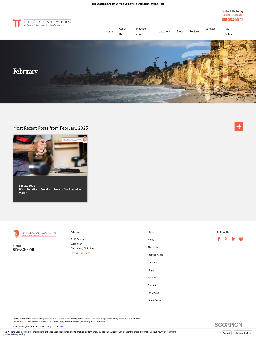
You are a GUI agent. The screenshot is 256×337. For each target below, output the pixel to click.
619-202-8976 (232, 20)
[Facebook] (219, 239)
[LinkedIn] (233, 239)
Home (151, 239)
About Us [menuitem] (122, 31)
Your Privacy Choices (49, 326)
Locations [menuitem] (165, 31)
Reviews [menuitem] (194, 31)
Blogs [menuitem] (180, 31)
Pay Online (153, 292)
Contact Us (154, 285)
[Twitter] (226, 239)
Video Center (155, 300)
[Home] (42, 23)
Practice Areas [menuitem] (141, 31)
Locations (153, 262)
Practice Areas (155, 254)
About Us (153, 247)
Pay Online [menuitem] (229, 31)
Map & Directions (80, 253)
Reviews (152, 277)
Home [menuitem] (109, 31)
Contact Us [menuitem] (210, 31)
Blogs (151, 270)
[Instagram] (241, 239)
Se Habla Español (232, 14)
